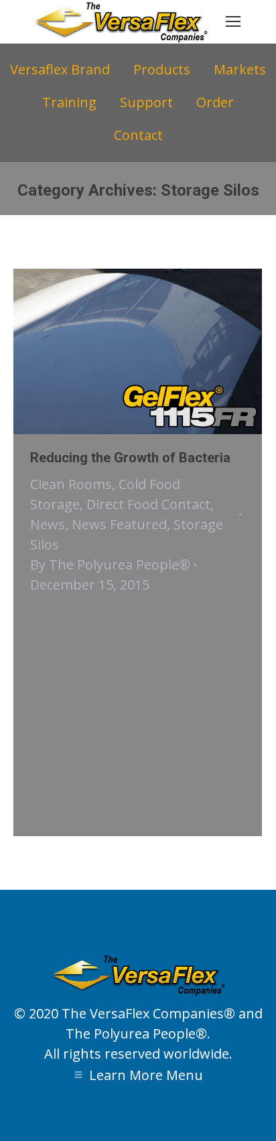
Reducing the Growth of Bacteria (130, 458)
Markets (240, 69)
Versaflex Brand (60, 69)
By (110, 564)
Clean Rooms (71, 484)
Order (215, 102)
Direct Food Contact (148, 504)
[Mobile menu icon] (233, 21)
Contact (138, 135)
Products (161, 69)
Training (69, 102)
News (47, 524)
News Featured (119, 524)
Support (146, 102)
